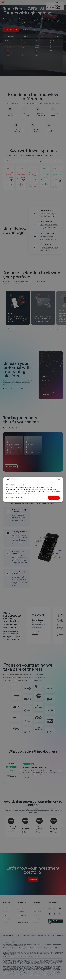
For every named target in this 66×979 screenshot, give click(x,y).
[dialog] (33, 489)
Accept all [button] (54, 497)
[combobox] (59, 479)
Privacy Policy (25, 493)
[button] (15, 498)
